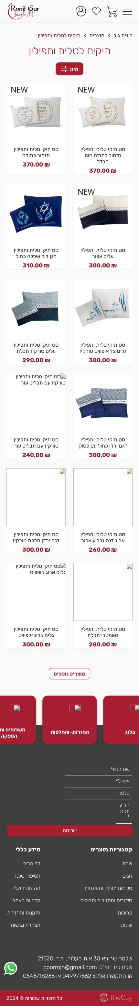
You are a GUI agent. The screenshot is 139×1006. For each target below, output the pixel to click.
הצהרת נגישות (25, 925)
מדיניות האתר (26, 900)
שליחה (70, 831)
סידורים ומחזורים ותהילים (106, 900)
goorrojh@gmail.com (70, 967)
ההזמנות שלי (27, 888)
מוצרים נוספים (69, 674)
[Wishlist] (96, 11)
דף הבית (31, 863)
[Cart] (112, 11)
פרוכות (125, 913)
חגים (127, 876)
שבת (127, 863)
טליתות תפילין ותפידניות (108, 888)
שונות (126, 925)
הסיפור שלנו (27, 876)
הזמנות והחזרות (23, 913)
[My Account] (81, 11)
